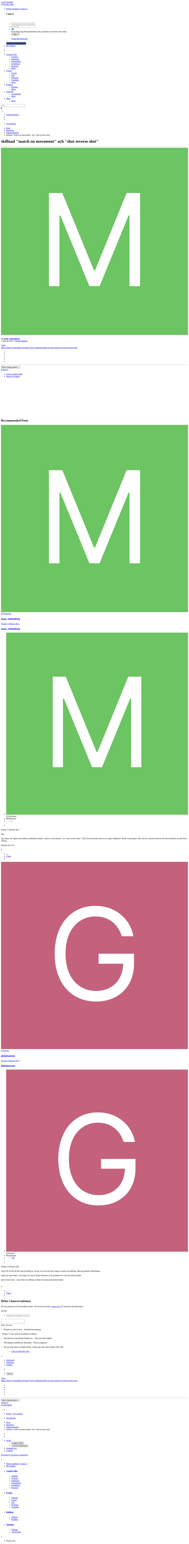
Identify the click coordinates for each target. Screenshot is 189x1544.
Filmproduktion (21, 341)
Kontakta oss (11, 1448)
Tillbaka (14, 1476)
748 (12, 1258)
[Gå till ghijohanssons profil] (94, 1048)
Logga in (15, 34)
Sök (13, 75)
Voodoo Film (11, 54)
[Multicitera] (7, 854)
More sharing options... (10, 367)
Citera (8, 856)
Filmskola (15, 59)
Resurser (14, 66)
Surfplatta (10, 1362)
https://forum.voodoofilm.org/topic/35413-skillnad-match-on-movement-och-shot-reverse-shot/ (39, 348)
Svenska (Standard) (19, 1446)
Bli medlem (11, 46)
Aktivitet (9, 92)
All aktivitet (16, 94)
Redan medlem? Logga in (17, 9)
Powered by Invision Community (14, 1455)
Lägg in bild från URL (20, 1351)
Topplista (15, 80)
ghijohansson (8, 1055)
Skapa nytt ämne (13, 376)
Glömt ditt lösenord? (19, 39)
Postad (10, 624)
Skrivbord (10, 1360)
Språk (8, 1440)
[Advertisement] (94, 398)
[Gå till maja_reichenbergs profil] (94, 334)
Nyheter (14, 57)
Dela (3, 345)
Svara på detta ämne (14, 374)
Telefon (9, 1365)
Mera (13, 68)
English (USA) (17, 1443)
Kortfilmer (15, 64)
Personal (14, 78)
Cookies (9, 1450)
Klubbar (9, 85)
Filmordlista (16, 61)
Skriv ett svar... (7, 1325)
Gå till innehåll (7, 2)
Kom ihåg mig (17, 32)
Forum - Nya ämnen (14, 1414)
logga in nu (56, 1306)
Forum (9, 71)
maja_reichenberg (12, 339)
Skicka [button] (9, 1374)
